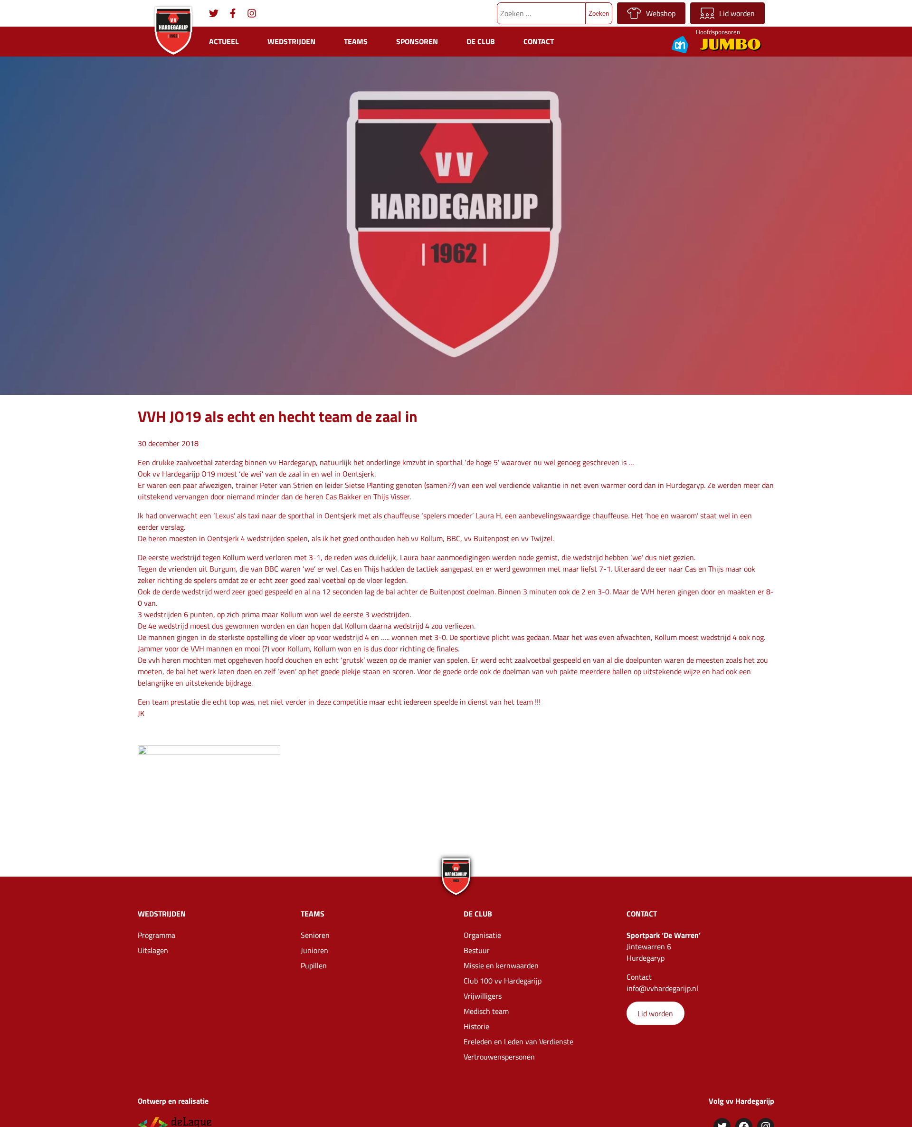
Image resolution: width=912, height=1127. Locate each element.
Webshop (660, 13)
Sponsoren (417, 41)
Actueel (224, 41)
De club (480, 41)
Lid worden (737, 13)
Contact (538, 41)
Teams (356, 41)
